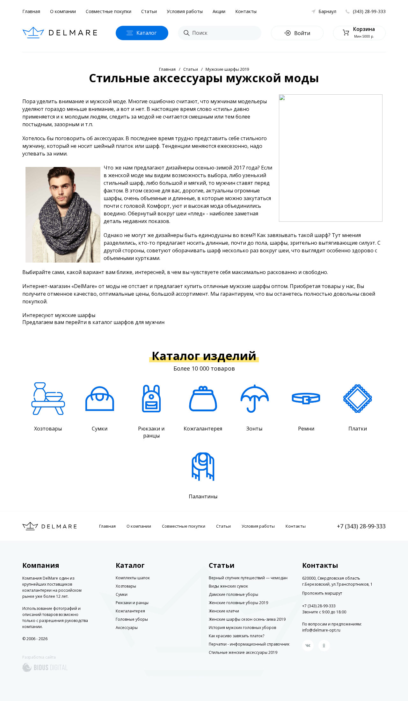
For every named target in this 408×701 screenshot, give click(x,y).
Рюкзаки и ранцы (132, 602)
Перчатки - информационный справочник (249, 644)
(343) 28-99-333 (369, 11)
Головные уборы (132, 619)
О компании (63, 11)
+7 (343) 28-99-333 (361, 526)
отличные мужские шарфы (237, 286)
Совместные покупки (108, 11)
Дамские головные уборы (233, 594)
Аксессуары (127, 627)
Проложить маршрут (322, 593)
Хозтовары (126, 586)
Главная (31, 11)
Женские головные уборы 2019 (238, 602)
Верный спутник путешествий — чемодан (248, 578)
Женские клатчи (224, 611)
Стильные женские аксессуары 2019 (243, 652)
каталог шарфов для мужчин (128, 322)
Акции (219, 11)
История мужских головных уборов (242, 627)
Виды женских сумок (228, 586)
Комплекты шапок (133, 578)
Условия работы (185, 11)
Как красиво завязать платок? (236, 636)
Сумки (121, 594)
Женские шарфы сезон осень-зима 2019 (247, 619)
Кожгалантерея (130, 611)
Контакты (246, 11)
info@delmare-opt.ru (321, 630)
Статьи (149, 11)
